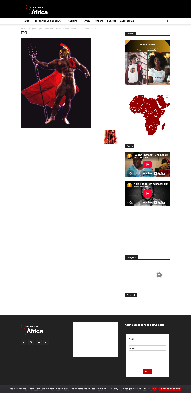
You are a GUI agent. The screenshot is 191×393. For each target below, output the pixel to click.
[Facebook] (23, 342)
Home (26, 21)
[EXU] (56, 127)
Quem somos (127, 21)
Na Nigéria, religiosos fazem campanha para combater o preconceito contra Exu (59, 29)
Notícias (72, 21)
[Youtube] (46, 342)
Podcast (111, 21)
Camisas (98, 21)
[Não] (187, 388)
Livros (86, 21)
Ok (154, 389)
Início (23, 29)
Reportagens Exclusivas (48, 21)
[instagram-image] (136, 274)
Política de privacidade (170, 389)
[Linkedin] (39, 342)
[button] (166, 21)
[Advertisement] (147, 232)
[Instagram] (31, 342)
